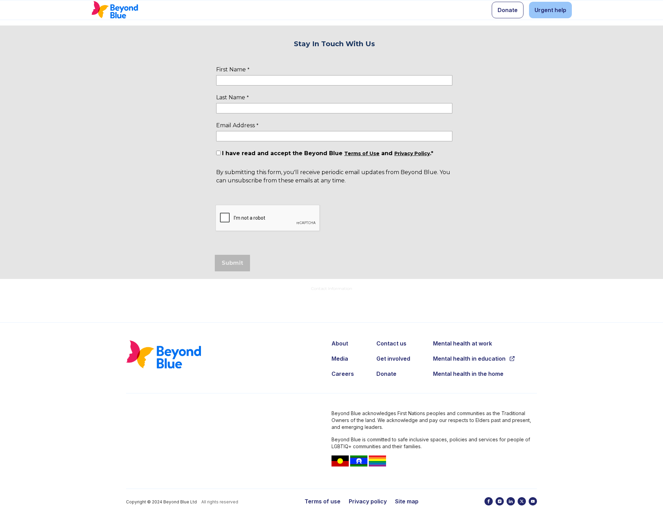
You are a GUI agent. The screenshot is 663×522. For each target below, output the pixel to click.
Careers (343, 373)
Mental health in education (469, 358)
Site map (407, 501)
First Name (231, 69)
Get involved (393, 358)
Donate (386, 373)
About (340, 343)
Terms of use (322, 501)
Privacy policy (368, 501)
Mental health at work (462, 343)
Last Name (230, 97)
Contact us (391, 343)
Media (340, 358)
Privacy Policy (412, 153)
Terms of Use (361, 153)
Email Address (235, 125)
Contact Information (331, 288)
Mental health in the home (468, 373)
